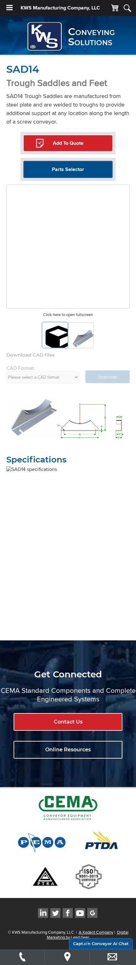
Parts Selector (68, 169)
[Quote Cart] (115, 8)
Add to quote (68, 143)
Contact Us (68, 722)
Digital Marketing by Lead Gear (87, 934)
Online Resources (68, 750)
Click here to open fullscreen (68, 315)
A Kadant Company (96, 932)
